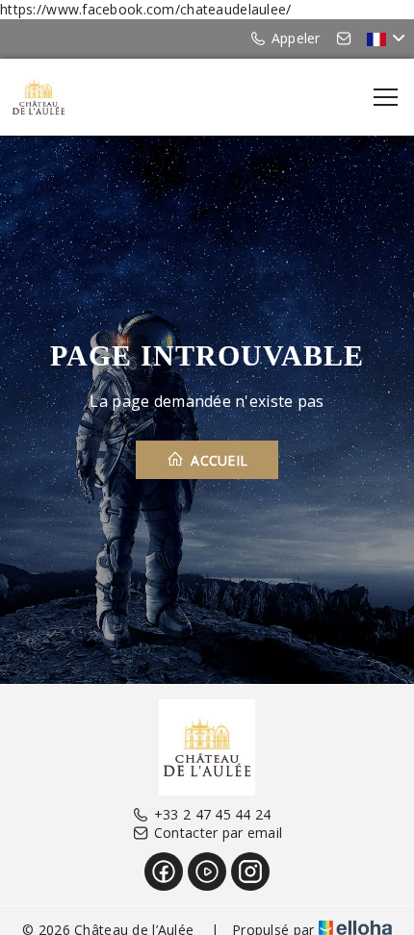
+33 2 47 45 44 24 (213, 814)
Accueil (217, 460)
